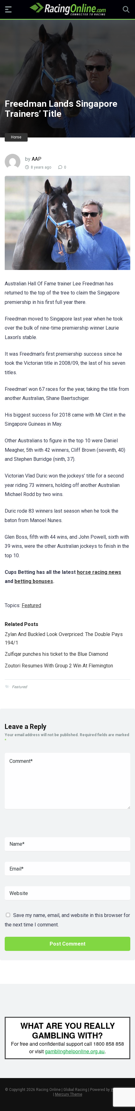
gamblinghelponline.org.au (75, 1051)
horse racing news (99, 572)
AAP (36, 159)
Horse (16, 137)
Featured (31, 605)
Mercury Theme (68, 1094)
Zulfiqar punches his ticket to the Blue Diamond (56, 654)
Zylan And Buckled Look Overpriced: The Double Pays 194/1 (64, 638)
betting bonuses (33, 581)
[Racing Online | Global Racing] (68, 9)
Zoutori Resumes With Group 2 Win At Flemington (59, 666)
